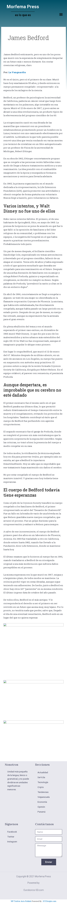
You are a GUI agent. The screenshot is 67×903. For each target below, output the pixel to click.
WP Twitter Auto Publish (21, 901)
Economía (42, 802)
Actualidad (43, 772)
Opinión (41, 806)
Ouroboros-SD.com (33, 890)
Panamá (41, 811)
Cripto (41, 787)
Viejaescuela (44, 797)
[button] (61, 14)
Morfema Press (23, 6)
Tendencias (43, 792)
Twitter (10, 836)
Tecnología (43, 782)
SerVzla (41, 777)
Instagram (12, 841)
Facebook (12, 831)
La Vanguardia (17, 72)
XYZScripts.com (49, 901)
